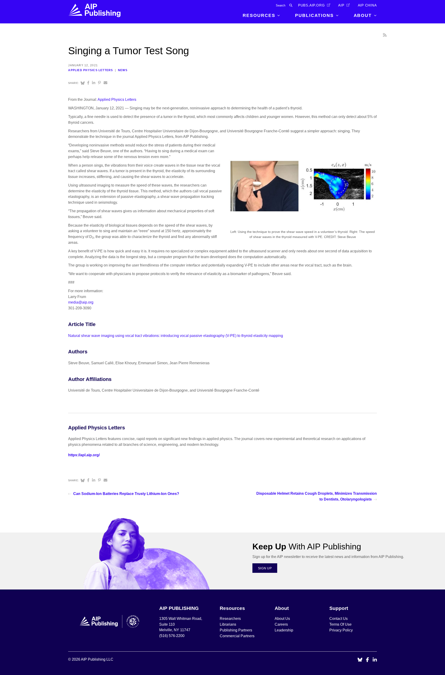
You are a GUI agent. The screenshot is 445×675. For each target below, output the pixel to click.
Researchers (230, 619)
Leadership (284, 630)
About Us (282, 619)
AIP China (367, 5)
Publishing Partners (236, 630)
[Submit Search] (291, 5)
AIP (341, 5)
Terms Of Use (340, 624)
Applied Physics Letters (90, 70)
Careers (282, 624)
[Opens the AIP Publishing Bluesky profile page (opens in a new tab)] (360, 660)
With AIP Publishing (306, 546)
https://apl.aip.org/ (84, 455)
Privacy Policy (341, 630)
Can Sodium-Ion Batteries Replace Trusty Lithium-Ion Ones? (126, 494)
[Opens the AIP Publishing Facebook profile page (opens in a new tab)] (367, 660)
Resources (259, 15)
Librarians (228, 624)
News (122, 70)
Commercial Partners (237, 636)
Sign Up (265, 568)
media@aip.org (80, 302)
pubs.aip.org (311, 5)
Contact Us (338, 619)
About (363, 15)
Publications (314, 15)
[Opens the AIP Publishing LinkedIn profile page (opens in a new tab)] (375, 660)
